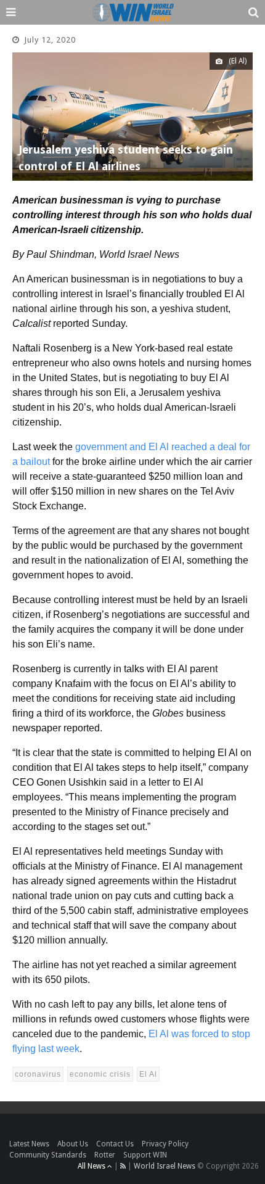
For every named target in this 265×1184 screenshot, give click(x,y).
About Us (72, 1144)
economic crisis (100, 1074)
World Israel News (164, 1166)
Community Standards (47, 1155)
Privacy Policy (165, 1144)
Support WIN (145, 1155)
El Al (148, 1074)
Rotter (104, 1155)
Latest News (29, 1144)
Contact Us (115, 1144)
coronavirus (38, 1074)
